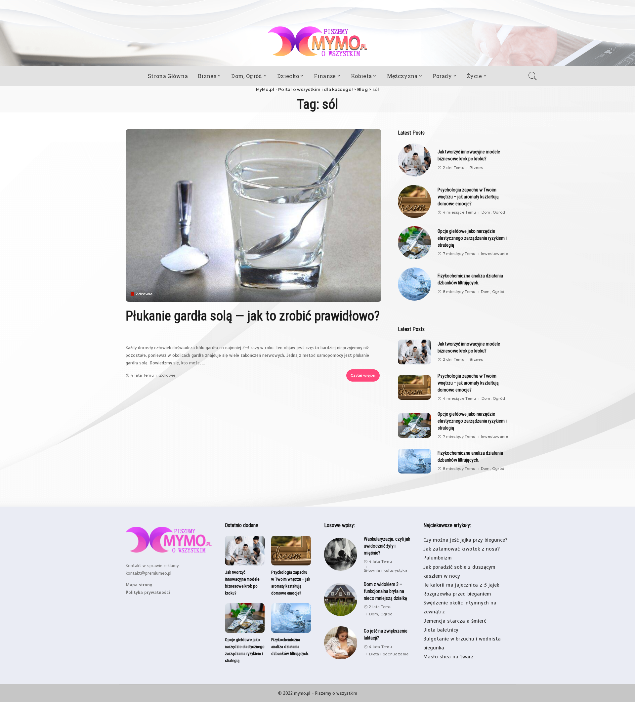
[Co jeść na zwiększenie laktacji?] (340, 642)
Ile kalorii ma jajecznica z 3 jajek (461, 585)
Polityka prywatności (148, 592)
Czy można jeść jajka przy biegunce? (465, 540)
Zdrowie (144, 294)
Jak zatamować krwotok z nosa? (461, 549)
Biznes (476, 168)
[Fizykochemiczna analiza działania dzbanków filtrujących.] (414, 284)
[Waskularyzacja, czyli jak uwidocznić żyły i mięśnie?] (340, 554)
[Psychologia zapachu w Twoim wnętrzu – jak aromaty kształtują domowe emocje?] (414, 201)
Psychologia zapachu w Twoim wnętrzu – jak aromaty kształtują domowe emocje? (468, 196)
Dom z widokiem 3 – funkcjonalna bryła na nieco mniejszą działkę (385, 591)
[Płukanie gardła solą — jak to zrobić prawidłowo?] (253, 215)
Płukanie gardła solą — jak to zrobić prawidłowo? (253, 316)
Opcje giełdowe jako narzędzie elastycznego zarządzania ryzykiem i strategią (472, 238)
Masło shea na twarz (448, 656)
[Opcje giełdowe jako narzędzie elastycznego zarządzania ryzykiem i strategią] (414, 242)
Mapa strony (139, 585)
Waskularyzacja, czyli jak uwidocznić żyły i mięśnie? (387, 546)
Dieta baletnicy (440, 630)
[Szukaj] (534, 76)
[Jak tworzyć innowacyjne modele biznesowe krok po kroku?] (414, 160)
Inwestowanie (494, 254)
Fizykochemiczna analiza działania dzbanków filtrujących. (290, 646)
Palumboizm (437, 558)
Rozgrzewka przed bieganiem (457, 594)
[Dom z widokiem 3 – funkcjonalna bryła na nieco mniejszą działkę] (340, 599)
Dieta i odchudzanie (389, 654)
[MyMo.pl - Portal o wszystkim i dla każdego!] (317, 41)
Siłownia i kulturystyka (385, 570)
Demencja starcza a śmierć (454, 621)
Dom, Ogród (493, 212)
